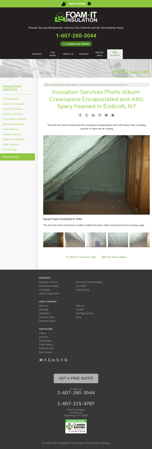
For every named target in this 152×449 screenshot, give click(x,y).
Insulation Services (12, 88)
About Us (43, 305)
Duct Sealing (82, 289)
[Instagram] (62, 360)
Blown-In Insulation (13, 109)
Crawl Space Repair (49, 285)
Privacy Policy (77, 443)
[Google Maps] (66, 360)
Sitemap (105, 443)
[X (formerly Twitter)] (57, 360)
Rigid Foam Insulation (14, 139)
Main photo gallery (116, 257)
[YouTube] (41, 360)
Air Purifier (81, 285)
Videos (42, 333)
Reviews (43, 336)
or (76, 44)
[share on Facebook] (80, 115)
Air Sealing (44, 289)
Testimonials (45, 340)
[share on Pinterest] (99, 115)
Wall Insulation (10, 129)
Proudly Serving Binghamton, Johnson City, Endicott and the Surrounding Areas (76, 27)
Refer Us (80, 305)
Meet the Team (47, 317)
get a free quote (76, 378)
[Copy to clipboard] (112, 115)
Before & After (46, 348)
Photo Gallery (11, 156)
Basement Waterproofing (89, 282)
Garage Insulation (12, 134)
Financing (43, 309)
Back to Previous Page (82, 257)
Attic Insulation (10, 99)
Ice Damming (9, 149)
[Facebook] (45, 360)
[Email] (106, 115)
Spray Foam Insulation (14, 104)
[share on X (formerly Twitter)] (86, 115)
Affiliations (44, 313)
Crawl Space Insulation (14, 119)
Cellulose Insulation (13, 114)
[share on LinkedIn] (93, 115)
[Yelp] (49, 360)
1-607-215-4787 (76, 403)
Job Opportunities (85, 313)
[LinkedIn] (53, 360)
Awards (80, 309)
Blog (78, 317)
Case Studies (45, 352)
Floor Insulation (11, 144)
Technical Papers (47, 320)
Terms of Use (93, 443)
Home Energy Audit (49, 293)
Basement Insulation (13, 124)
